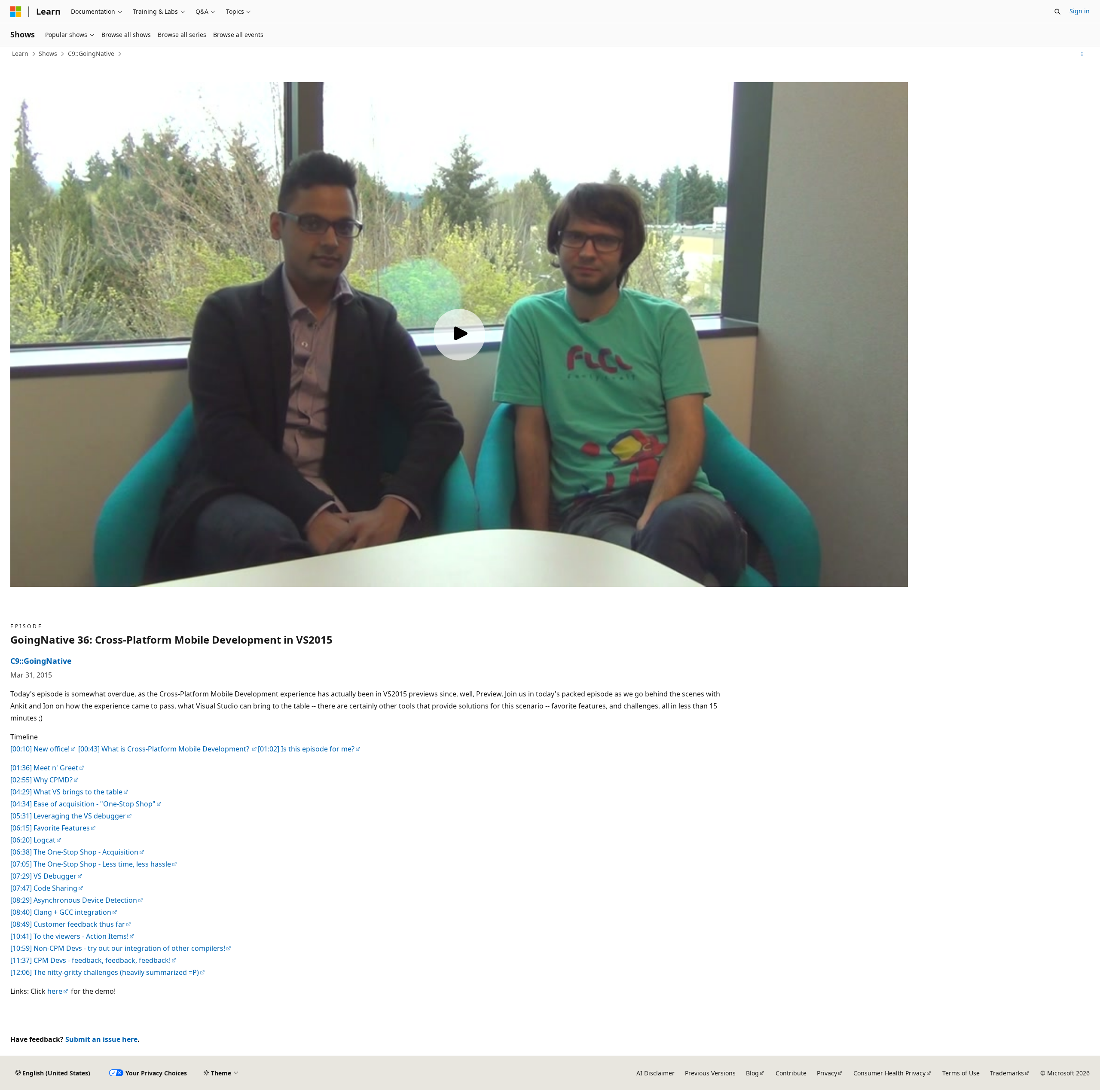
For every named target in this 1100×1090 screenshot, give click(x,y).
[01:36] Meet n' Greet (44, 767)
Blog (752, 1073)
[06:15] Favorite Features (50, 828)
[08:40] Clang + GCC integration (60, 912)
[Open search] (1057, 11)
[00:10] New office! (40, 749)
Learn (20, 53)
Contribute (791, 1073)
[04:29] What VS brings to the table (66, 792)
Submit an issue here (101, 1039)
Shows (48, 53)
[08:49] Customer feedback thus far (67, 924)
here (54, 991)
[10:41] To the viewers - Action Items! (69, 936)
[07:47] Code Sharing (43, 888)
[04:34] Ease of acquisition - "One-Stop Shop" (83, 804)
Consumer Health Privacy (889, 1073)
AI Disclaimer (655, 1073)
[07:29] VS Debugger (43, 876)
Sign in (1079, 11)
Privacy (827, 1073)
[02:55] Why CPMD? (41, 780)
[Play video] (459, 334)
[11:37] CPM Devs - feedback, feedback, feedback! (90, 960)
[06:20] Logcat (32, 840)
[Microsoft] (15, 11)
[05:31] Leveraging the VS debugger (68, 816)
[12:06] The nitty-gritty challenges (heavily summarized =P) (104, 972)
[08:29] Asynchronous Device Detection (73, 900)
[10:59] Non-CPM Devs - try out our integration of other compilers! (117, 948)
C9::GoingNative (91, 53)
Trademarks (1007, 1073)
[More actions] (1082, 54)
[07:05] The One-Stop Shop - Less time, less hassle (90, 864)
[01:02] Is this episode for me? (306, 749)
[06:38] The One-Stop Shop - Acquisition (74, 852)
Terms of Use (961, 1073)
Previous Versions (710, 1073)
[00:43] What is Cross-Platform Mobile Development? (163, 749)
